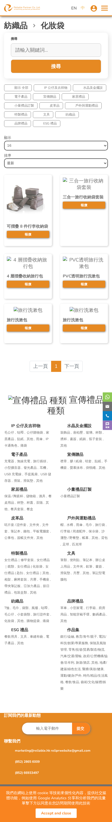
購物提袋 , (34, 621)
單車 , (64, 608)
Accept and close (56, 813)
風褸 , (36, 608)
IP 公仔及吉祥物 (55, 88)
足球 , (67, 544)
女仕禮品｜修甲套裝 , (19, 560)
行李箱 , (91, 608)
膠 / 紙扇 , (77, 461)
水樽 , (71, 525)
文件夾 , (35, 525)
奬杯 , (64, 439)
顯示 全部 (21, 88)
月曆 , (34, 579)
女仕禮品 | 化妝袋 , (30, 566)
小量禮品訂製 (24, 105)
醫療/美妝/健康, (93, 669)
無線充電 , (24, 461)
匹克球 (77, 544)
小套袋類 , (24, 614)
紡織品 (70, 114)
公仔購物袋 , (36, 432)
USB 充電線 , (13, 474)
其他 (63, 445)
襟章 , (64, 461)
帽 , (62, 525)
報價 (28, 234)
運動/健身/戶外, (71, 675)
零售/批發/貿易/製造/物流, (87, 649)
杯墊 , (21, 502)
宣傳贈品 (49, 96)
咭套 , (89, 461)
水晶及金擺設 (93, 88)
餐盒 (30, 509)
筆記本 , (16, 531)
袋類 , (26, 608)
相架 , (8, 579)
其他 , (31, 439)
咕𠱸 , (21, 432)
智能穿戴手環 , (80, 614)
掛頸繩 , (91, 468)
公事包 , (10, 538)
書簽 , (74, 439)
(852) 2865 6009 (27, 761)
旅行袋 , (101, 525)
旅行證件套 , (42, 614)
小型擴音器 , (13, 468)
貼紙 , (21, 439)
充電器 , (10, 461)
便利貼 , (75, 560)
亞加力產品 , (33, 586)
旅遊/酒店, (83, 662)
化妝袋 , (10, 621)
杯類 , (99, 432)
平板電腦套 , (42, 531)
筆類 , (64, 560)
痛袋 (23, 445)
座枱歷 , (79, 432)
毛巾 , (90, 525)
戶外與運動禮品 (86, 105)
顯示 (7, 137)
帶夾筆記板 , (13, 586)
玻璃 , (90, 432)
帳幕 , (86, 538)
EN (74, 8)
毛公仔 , (10, 432)
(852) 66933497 (27, 773)
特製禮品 (20, 114)
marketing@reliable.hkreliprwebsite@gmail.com (53, 750)
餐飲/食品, (73, 682)
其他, (95, 662)
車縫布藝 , (37, 636)
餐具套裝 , (18, 509)
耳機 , (44, 468)
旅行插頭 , (40, 461)
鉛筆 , (90, 566)
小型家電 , (77, 608)
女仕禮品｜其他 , (38, 573)
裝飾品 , (66, 432)
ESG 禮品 (50, 123)
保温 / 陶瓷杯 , (14, 496)
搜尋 (56, 66)
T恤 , (7, 608)
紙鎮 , (83, 439)
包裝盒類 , (21, 592)
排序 (7, 155)
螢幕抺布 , (77, 468)
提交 (80, 728)
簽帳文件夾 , (26, 538)
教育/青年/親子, (87, 636)
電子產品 (20, 96)
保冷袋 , (94, 531)
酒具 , (43, 496)
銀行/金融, (68, 636)
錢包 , (27, 531)
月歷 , (77, 573)
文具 (46, 114)
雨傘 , (40, 439)
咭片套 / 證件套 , (16, 525)
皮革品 (55, 105)
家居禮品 (78, 96)
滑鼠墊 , (29, 481)
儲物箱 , (32, 496)
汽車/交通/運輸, (71, 656)
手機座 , (45, 579)
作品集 (73, 630)
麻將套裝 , (21, 579)
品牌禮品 (20, 123)
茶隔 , (40, 502)
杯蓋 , (31, 502)
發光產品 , (31, 468)
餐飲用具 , (11, 636)
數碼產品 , (99, 614)
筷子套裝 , (96, 439)
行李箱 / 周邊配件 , (73, 531)
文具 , (24, 636)
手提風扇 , (31, 474)
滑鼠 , (18, 481)
